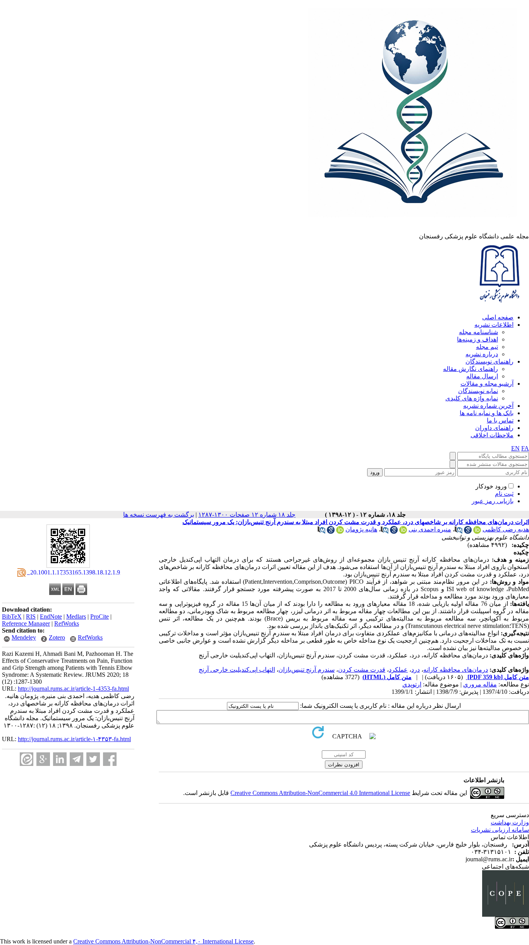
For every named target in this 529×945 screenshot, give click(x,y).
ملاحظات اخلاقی (492, 435)
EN (515, 448)
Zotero (57, 637)
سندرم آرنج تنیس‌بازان (306, 669)
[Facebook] (110, 759)
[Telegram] (76, 759)
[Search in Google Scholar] (468, 531)
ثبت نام (504, 493)
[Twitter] (93, 759)
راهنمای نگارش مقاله (470, 369)
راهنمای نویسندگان (489, 361)
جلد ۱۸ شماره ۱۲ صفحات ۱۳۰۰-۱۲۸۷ (246, 514)
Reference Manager (26, 623)
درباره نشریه (481, 354)
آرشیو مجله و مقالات (487, 383)
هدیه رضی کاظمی (506, 529)
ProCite (99, 616)
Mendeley (24, 637)
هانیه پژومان (361, 529)
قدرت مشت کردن (361, 669)
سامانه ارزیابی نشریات (500, 829)
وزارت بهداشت (510, 822)
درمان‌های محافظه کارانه (455, 669)
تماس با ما (500, 420)
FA (525, 448)
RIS (31, 616)
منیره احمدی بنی (430, 529)
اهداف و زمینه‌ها (477, 339)
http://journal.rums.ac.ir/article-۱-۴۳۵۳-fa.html (74, 739)
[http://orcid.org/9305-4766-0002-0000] (340, 531)
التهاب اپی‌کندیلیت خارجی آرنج (237, 669)
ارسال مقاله (482, 376)
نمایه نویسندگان (478, 391)
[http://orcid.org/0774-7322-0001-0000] (403, 531)
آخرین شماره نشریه (488, 405)
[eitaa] (26, 759)
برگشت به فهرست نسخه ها (158, 514)
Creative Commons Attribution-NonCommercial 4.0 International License (320, 793)
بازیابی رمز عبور (493, 501)
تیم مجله (487, 346)
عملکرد (398, 669)
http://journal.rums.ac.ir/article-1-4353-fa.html (73, 688)
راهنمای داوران (494, 427)
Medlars (76, 616)
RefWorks (66, 623)
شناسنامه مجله (478, 332)
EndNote (51, 616)
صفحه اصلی (498, 317)
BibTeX (12, 616)
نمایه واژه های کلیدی (471, 398)
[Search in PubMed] (458, 531)
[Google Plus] (43, 759)
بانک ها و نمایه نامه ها (487, 413)
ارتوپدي (411, 684)
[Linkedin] (60, 759)
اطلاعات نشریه (494, 324)
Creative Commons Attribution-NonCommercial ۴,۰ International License (163, 941)
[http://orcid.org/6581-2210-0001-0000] (477, 531)
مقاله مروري (480, 684)
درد (415, 669)
